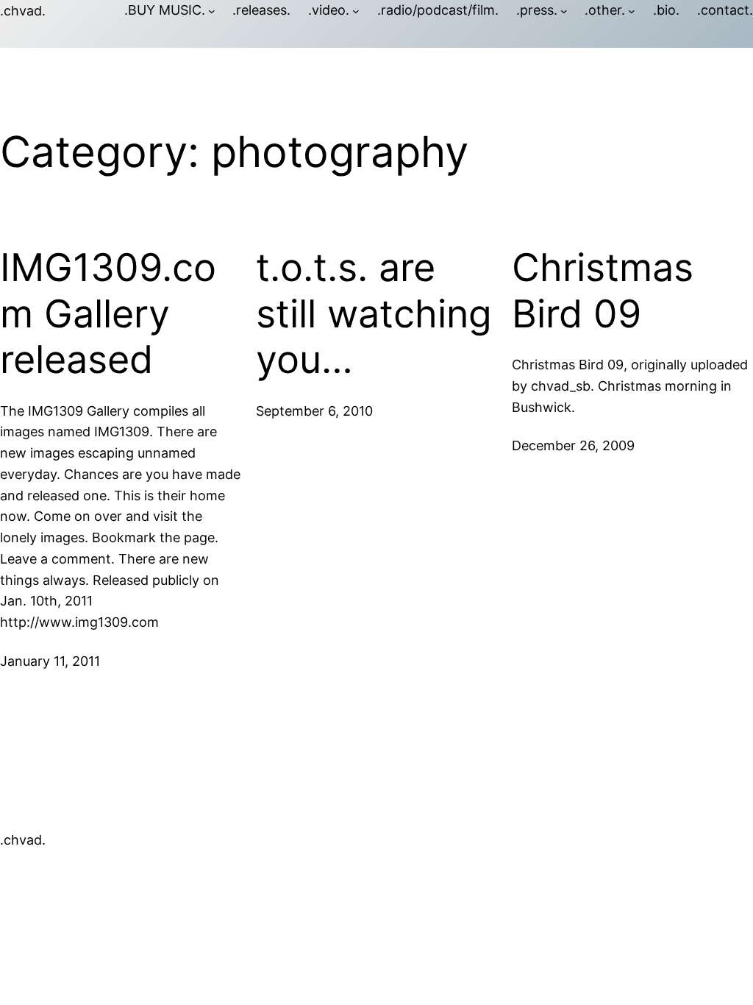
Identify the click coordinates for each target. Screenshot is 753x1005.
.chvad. (23, 10)
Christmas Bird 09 (602, 290)
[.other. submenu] (631, 11)
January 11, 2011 (50, 661)
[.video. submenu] (356, 11)
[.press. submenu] (564, 11)
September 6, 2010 (314, 411)
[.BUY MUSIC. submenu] (211, 11)
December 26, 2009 (573, 445)
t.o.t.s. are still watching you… (374, 314)
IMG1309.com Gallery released (108, 314)
